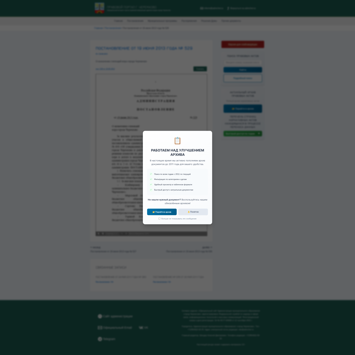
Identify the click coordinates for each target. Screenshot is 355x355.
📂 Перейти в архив (162, 212)
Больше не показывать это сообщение (178, 219)
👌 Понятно (193, 212)
